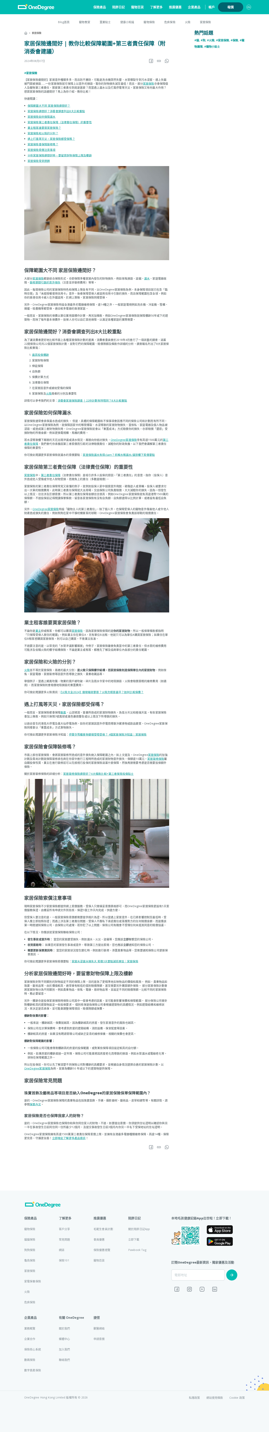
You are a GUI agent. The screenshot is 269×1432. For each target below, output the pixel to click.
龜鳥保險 (29, 1260)
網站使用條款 (214, 1397)
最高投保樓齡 (40, 355)
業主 (38, 631)
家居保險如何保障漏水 (42, 117)
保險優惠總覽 (102, 1250)
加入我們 (64, 1349)
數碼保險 (29, 1360)
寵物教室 (84, 22)
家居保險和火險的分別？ (43, 133)
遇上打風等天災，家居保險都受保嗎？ (51, 139)
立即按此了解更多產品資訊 (69, 1138)
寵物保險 (149, 22)
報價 (230, 7)
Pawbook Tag (137, 1250)
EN (248, 7)
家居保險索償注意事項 (42, 150)
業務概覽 (29, 1328)
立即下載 (133, 1239)
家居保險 (205, 22)
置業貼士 (105, 22)
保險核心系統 (32, 1349)
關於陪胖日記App (139, 1229)
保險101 (64, 1260)
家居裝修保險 (155, 759)
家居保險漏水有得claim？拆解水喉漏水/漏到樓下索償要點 (119, 455)
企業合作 (29, 1339)
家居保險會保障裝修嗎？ (43, 144)
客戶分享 (64, 1229)
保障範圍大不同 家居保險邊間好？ (49, 105)
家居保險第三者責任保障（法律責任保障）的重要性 (60, 122)
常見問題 (64, 1239)
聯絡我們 (64, 1360)
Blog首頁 (64, 22)
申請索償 (99, 1339)
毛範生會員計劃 (103, 1229)
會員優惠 (99, 1239)
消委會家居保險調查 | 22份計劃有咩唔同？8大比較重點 (92, 400)
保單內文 (35, 1104)
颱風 (63, 712)
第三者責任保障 (50, 475)
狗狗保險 (29, 1250)
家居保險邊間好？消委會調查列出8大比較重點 (56, 111)
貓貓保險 (29, 1239)
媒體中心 (64, 1339)
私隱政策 (194, 1397)
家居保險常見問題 (39, 161)
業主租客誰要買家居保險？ (44, 128)
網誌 (61, 1250)
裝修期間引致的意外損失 (45, 282)
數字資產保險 (32, 1370)
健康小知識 (127, 22)
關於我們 (64, 1328)
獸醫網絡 (99, 1328)
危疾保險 (169, 22)
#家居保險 (30, 73)
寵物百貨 (137, 7)
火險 (187, 22)
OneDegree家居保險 (124, 440)
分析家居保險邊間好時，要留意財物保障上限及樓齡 (60, 155)
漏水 (147, 278)
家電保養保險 (32, 1281)
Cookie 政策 (237, 1397)
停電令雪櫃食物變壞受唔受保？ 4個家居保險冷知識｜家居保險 (108, 734)
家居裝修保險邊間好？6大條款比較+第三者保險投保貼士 (98, 774)
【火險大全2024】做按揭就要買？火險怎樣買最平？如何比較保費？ (102, 692)
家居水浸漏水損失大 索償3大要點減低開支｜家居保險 (105, 961)
